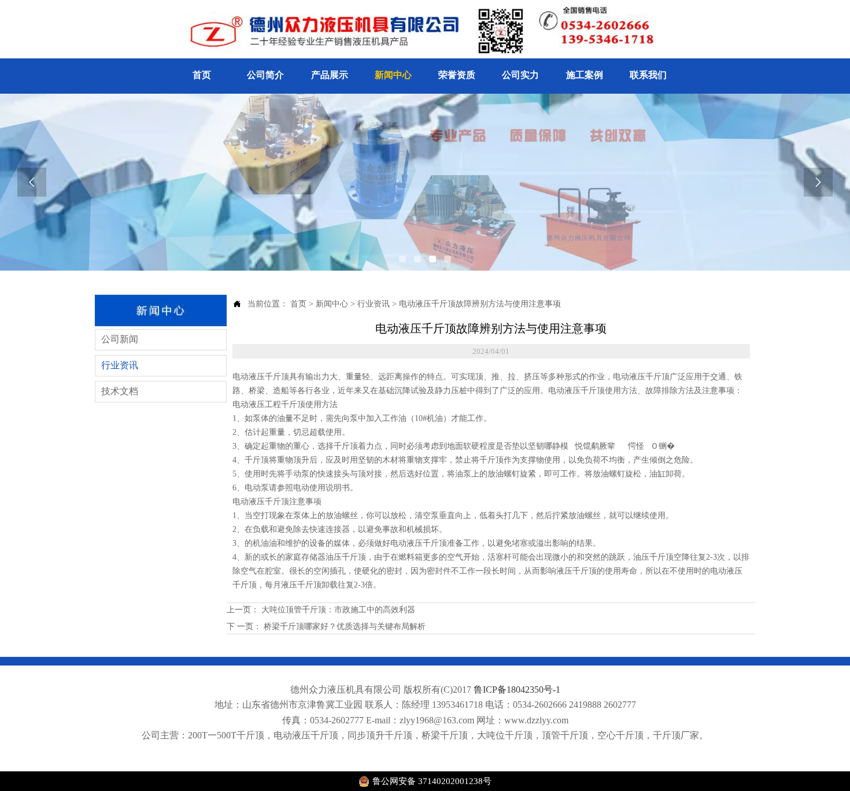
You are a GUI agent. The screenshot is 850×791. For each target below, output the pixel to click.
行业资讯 (373, 304)
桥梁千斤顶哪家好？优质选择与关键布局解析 (343, 626)
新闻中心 (332, 304)
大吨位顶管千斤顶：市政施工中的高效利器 (337, 609)
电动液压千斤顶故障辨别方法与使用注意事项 (480, 304)
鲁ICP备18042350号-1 (517, 689)
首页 (298, 304)
